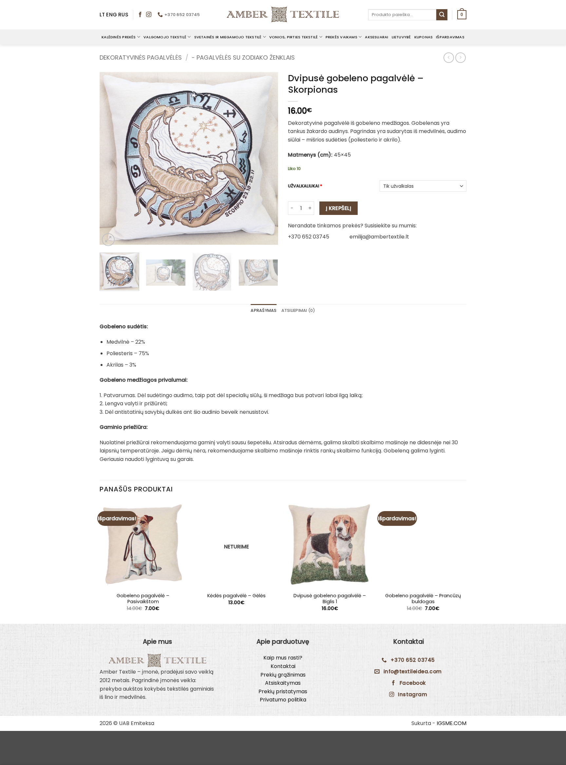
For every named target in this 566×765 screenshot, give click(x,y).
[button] (461, 15)
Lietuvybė (401, 37)
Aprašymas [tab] (263, 310)
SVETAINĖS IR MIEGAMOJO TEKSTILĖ (228, 37)
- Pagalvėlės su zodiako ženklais (243, 57)
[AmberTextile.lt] (283, 15)
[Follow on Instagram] (148, 15)
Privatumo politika (283, 699)
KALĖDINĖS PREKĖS (119, 37)
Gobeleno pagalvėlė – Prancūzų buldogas (423, 599)
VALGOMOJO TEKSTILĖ (164, 37)
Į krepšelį (338, 208)
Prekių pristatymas (282, 691)
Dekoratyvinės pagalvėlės (141, 57)
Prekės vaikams (341, 37)
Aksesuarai (376, 37)
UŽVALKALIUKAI (305, 186)
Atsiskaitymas (283, 683)
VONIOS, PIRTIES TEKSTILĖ (293, 37)
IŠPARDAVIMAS (450, 37)
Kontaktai (283, 666)
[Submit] (441, 14)
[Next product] (448, 57)
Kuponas (423, 37)
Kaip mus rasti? (282, 657)
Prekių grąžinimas (283, 675)
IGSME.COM (451, 723)
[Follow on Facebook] (140, 15)
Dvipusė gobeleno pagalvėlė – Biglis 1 (329, 599)
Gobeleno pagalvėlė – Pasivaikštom (143, 599)
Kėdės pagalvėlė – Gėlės (236, 596)
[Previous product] (460, 57)
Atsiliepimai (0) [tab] (298, 310)
